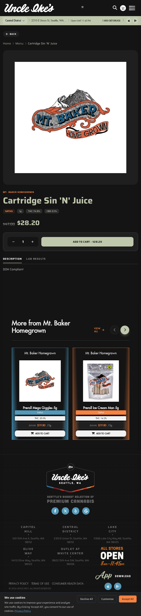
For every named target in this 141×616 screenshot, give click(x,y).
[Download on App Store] (128, 20)
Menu (19, 43)
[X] (65, 511)
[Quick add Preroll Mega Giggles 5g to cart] (59, 403)
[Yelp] (75, 511)
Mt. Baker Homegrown (40, 353)
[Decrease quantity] (13, 242)
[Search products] (115, 8)
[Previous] (114, 330)
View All (97, 330)
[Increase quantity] (32, 242)
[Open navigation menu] (82, 8)
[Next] (124, 330)
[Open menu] (132, 8)
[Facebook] (55, 511)
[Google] (86, 511)
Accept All (128, 599)
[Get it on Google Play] (135, 20)
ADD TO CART (42, 433)
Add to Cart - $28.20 (87, 242)
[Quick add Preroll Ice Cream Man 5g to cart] (120, 403)
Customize (107, 599)
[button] (40, 394)
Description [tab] (12, 259)
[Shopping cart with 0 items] (123, 8)
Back (13, 34)
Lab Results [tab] (36, 259)
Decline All (86, 599)
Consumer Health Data (68, 583)
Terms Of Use (40, 583)
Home (7, 43)
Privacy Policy (23, 611)
